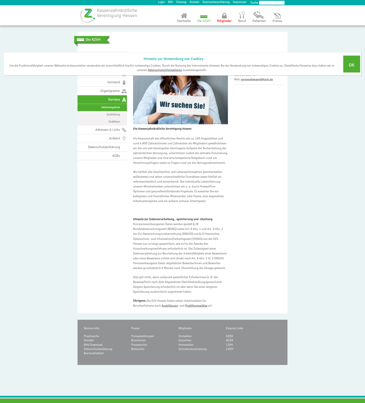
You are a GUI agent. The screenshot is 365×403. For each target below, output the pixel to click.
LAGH (229, 349)
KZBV (229, 336)
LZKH (229, 345)
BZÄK (229, 340)
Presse (277, 21)
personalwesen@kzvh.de (257, 79)
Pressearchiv (139, 345)
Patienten (259, 21)
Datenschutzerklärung (216, 2)
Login (161, 2)
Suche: (255, 2)
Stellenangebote (110, 107)
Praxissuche (91, 336)
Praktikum (114, 121)
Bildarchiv (137, 349)
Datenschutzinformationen (165, 70)
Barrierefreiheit (94, 353)
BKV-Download (93, 345)
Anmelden (185, 336)
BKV (170, 2)
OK (351, 65)
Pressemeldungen (142, 336)
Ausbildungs (170, 305)
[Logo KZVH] (108, 15)
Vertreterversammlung (192, 349)
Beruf (242, 21)
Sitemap (181, 2)
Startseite (184, 21)
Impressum (239, 2)
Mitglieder (224, 21)
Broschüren (138, 340)
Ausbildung (113, 114)
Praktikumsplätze (196, 305)
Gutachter (184, 340)
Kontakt (194, 2)
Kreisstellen (185, 345)
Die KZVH (204, 21)
